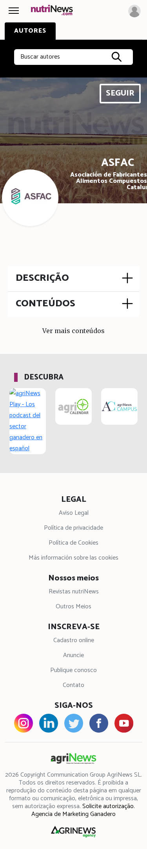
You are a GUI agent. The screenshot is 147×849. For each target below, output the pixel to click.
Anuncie (73, 655)
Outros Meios (73, 606)
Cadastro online (73, 640)
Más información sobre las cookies (73, 557)
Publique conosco (73, 670)
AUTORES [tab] (30, 31)
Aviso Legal (74, 513)
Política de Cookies (73, 543)
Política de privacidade (73, 528)
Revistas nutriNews (74, 591)
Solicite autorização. (108, 806)
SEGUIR (120, 93)
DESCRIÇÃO (42, 278)
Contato (73, 685)
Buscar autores (40, 57)
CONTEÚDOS (45, 303)
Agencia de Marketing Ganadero (73, 814)
